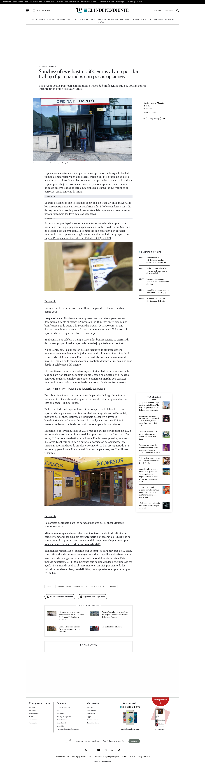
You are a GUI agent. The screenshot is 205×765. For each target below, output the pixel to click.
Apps (89, 717)
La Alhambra (102, 2)
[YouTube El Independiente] (98, 750)
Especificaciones (93, 723)
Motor (143, 19)
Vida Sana (134, 19)
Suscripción (91, 710)
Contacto (90, 707)
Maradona (110, 2)
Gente (93, 19)
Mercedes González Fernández (68, 729)
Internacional (63, 19)
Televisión (124, 19)
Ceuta (26, 2)
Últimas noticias (18, 2)
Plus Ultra (60, 713)
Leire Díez (60, 726)
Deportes (101, 19)
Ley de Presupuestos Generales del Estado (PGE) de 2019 (77, 238)
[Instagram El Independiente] (106, 750)
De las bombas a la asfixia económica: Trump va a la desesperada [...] (157, 271)
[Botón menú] (27, 10)
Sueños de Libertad (35, 2)
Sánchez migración (49, 2)
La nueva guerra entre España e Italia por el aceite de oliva (158, 281)
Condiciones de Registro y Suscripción (106, 757)
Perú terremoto (85, 2)
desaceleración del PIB (94, 176)
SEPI (58, 710)
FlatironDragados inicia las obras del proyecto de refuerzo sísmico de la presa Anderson (115, 614)
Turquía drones (74, 2)
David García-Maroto (154, 103)
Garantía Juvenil (75, 420)
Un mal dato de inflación (112, 627)
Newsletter (91, 713)
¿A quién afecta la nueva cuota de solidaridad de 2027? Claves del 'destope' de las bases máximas (71, 616)
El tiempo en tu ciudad (43, 10)
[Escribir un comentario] (164, 118)
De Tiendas (169, 19)
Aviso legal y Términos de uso (81, 757)
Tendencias (112, 19)
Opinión (34, 19)
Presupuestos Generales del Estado (101, 587)
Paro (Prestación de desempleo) (70, 587)
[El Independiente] (102, 10)
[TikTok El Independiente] (119, 750)
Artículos (102, 22)
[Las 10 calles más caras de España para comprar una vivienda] (51, 629)
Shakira (139, 2)
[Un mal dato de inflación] (94, 629)
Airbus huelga (131, 2)
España (42, 19)
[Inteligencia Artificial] (130, 724)
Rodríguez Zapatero (64, 717)
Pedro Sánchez (62, 720)
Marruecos (60, 2)
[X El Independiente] (86, 750)
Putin (66, 2)
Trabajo (52, 66)
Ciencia (75, 19)
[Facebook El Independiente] (92, 750)
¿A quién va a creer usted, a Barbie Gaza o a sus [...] (158, 291)
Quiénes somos (92, 720)
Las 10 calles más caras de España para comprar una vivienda (69, 629)
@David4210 (148, 108)
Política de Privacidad (62, 757)
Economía (51, 19)
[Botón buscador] (177, 10)
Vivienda (94, 2)
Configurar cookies (144, 757)
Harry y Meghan (120, 2)
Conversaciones (155, 19)
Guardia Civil (61, 723)
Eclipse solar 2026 (63, 707)
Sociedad (84, 19)
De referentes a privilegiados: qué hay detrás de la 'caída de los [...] (158, 260)
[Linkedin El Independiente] (112, 750)
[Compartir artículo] (145, 118)
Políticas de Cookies (128, 757)
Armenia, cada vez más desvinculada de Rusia (156, 299)
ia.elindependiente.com (130, 729)
